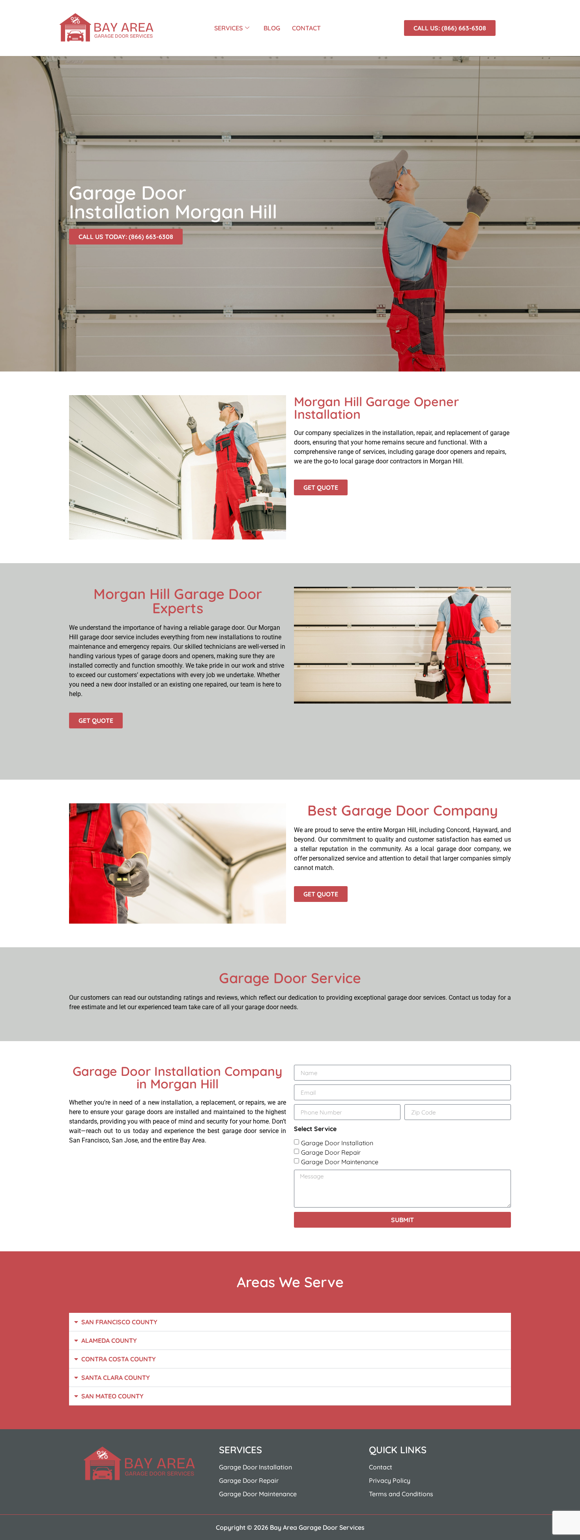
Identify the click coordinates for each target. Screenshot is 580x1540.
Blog (272, 28)
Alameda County (109, 1340)
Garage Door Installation (337, 1143)
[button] (290, 1322)
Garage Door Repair (331, 1152)
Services (228, 28)
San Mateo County (112, 1396)
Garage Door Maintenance (339, 1162)
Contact (306, 28)
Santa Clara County (115, 1377)
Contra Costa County (118, 1359)
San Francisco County (119, 1322)
